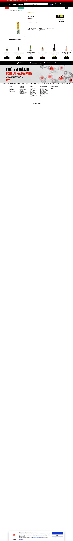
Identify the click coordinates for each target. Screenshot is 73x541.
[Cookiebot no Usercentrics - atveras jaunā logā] (14, 539)
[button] (52, 4)
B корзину (61, 21)
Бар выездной (22, 91)
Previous (1, 50)
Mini (21, 10)
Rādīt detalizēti (21, 539)
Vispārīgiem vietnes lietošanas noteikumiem (37, 537)
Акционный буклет (58, 4)
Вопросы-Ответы (12, 91)
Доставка (10, 88)
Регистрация (63, 4)
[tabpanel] (7, 50)
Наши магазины (11, 89)
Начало (11, 10)
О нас (10, 90)
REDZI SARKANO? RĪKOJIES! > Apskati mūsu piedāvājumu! (11, 0)
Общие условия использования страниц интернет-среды (44, 93)
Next (71, 50)
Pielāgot (57, 535)
